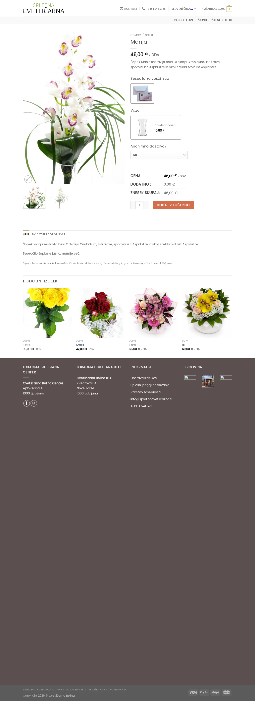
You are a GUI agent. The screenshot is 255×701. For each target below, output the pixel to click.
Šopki (202, 20)
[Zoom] (28, 179)
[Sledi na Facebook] (26, 403)
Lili (183, 345)
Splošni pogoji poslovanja (149, 385)
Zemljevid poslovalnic (39, 689)
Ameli (80, 345)
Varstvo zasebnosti (145, 392)
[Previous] (29, 108)
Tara (132, 345)
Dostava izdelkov (143, 378)
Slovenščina (181, 8)
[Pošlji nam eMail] (33, 403)
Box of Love (184, 20)
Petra (26, 345)
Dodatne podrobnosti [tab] (49, 234)
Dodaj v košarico (173, 205)
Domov (135, 35)
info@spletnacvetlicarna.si (151, 399)
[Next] (117, 108)
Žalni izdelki (221, 20)
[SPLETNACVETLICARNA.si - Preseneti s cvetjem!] (43, 8)
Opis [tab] (26, 234)
